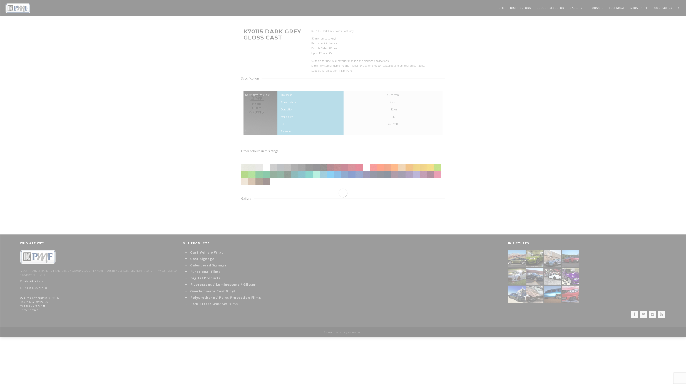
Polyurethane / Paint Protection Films (225, 297)
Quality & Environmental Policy (39, 297)
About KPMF (639, 8)
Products (596, 8)
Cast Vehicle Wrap (207, 252)
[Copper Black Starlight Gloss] (535, 294)
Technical (617, 8)
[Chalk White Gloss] (517, 276)
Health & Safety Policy (34, 301)
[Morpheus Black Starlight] (517, 294)
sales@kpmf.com (34, 281)
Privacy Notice (29, 309)
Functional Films (205, 271)
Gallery (576, 8)
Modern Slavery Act (32, 305)
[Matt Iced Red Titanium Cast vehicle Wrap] (571, 294)
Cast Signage (202, 259)
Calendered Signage (208, 265)
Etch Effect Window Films (214, 304)
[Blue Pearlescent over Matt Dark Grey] (553, 258)
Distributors (520, 8)
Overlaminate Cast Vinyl (212, 291)
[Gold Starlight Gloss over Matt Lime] (535, 258)
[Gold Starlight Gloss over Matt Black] (517, 258)
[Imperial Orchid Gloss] (571, 276)
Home (500, 8)
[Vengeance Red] (571, 258)
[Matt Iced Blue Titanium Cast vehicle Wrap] (553, 294)
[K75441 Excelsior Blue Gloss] (535, 276)
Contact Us (663, 8)
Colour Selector (550, 8)
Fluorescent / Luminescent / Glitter (223, 284)
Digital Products (205, 278)
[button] (187, 252)
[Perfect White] (553, 276)
